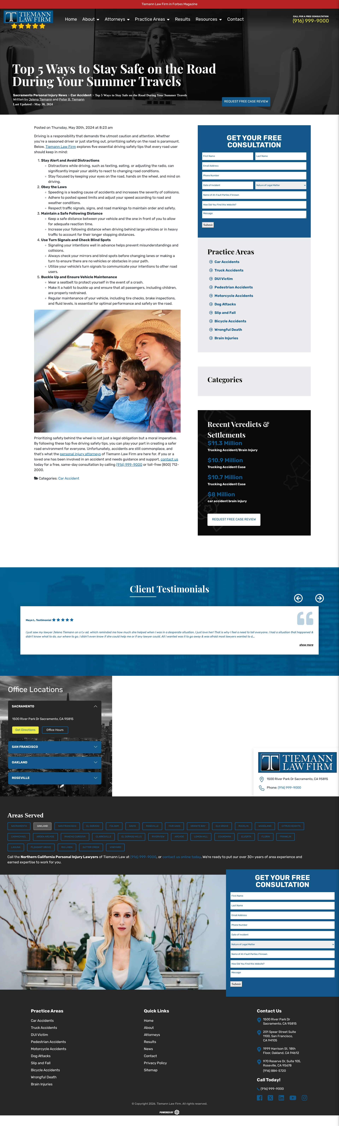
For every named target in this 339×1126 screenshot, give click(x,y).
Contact (235, 19)
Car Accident (68, 478)
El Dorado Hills (131, 837)
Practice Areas (150, 19)
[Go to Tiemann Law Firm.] (40, 95)
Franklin (285, 837)
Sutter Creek (91, 847)
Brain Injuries (226, 338)
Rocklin (243, 826)
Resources (206, 19)
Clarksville (103, 837)
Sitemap (150, 1070)
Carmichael (18, 837)
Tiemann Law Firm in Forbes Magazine (169, 4)
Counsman (224, 837)
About (88, 19)
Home (71, 19)
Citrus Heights (291, 826)
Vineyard (115, 847)
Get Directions (25, 730)
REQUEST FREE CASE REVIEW (246, 101)
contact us (169, 459)
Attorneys (115, 19)
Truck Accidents (229, 270)
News (148, 1049)
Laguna (15, 847)
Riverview (158, 837)
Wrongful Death (228, 330)
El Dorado (92, 826)
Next (317, 595)
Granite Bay (198, 826)
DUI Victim (224, 279)
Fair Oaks (174, 826)
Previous (296, 595)
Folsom (114, 826)
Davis (132, 826)
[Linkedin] (281, 1098)
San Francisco (67, 826)
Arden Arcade (45, 837)
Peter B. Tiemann (71, 99)
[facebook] (259, 1098)
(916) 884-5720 (274, 1071)
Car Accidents (227, 262)
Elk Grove (222, 826)
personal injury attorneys (80, 454)
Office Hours (55, 730)
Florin (265, 837)
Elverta (246, 837)
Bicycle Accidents (230, 321)
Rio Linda (67, 847)
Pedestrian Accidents (234, 287)
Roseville (152, 826)
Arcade (179, 837)
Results (182, 19)
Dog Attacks (225, 304)
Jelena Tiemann (40, 99)
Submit (208, 225)
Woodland (264, 826)
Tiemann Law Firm (61, 147)
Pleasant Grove (41, 847)
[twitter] (270, 1098)
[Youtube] (292, 1098)
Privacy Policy (155, 1063)
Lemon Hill (201, 837)
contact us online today (181, 857)
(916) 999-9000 (129, 465)
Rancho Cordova (75, 837)
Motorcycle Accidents (234, 296)
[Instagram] (304, 1098)
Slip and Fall (225, 313)
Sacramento (19, 826)
